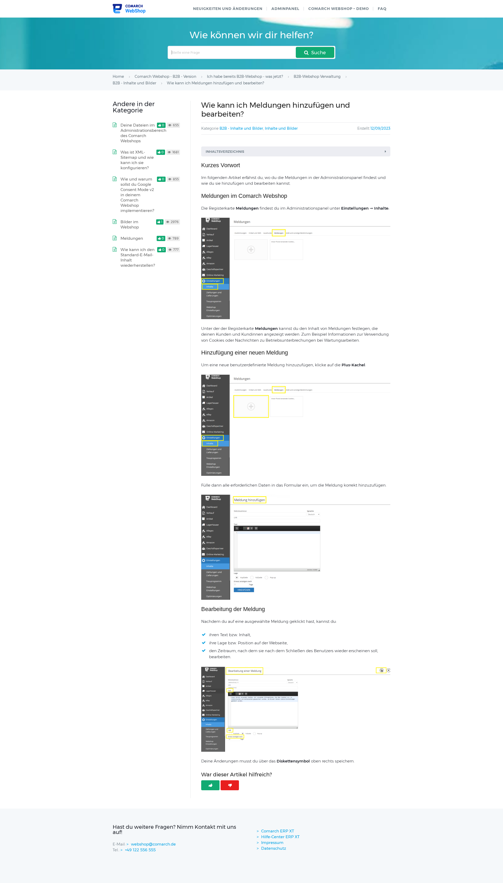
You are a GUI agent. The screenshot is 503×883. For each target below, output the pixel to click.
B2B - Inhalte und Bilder (241, 128)
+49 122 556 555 (140, 849)
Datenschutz (273, 848)
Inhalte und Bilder (281, 128)
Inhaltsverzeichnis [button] (225, 151)
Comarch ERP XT (277, 831)
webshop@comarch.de (153, 844)
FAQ (382, 8)
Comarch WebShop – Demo (338, 8)
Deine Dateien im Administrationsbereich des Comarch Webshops (143, 133)
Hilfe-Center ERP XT (280, 836)
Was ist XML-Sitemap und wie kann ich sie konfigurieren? (137, 160)
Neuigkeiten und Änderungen (228, 8)
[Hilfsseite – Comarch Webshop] (129, 9)
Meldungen (132, 238)
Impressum (272, 842)
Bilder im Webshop (130, 224)
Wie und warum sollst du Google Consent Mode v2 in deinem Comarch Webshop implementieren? (137, 195)
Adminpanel (285, 8)
